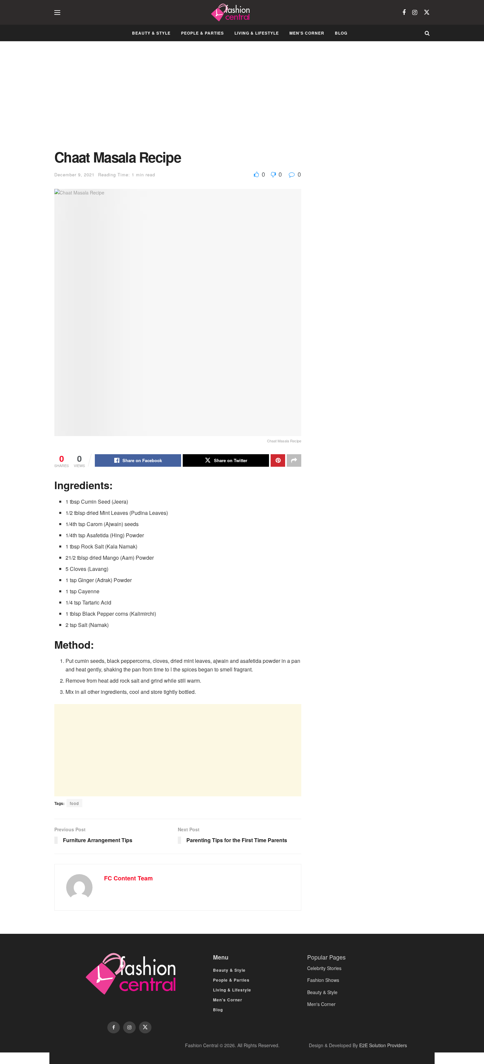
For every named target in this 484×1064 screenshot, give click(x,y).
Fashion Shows (323, 980)
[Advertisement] (177, 100)
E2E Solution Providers (383, 1045)
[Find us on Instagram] (414, 12)
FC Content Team (128, 878)
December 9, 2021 (74, 174)
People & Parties (202, 33)
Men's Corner (321, 1004)
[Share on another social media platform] (294, 460)
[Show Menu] (57, 12)
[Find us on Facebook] (404, 12)
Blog (341, 33)
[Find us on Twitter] (427, 12)
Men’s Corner (306, 33)
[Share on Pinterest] (278, 460)
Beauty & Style (151, 33)
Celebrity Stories (324, 968)
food (74, 803)
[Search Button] (427, 33)
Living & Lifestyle (256, 33)
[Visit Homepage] (231, 12)
